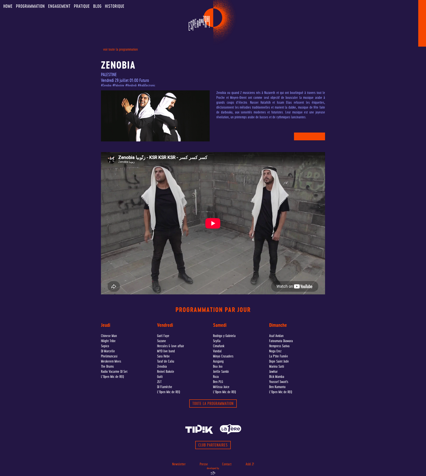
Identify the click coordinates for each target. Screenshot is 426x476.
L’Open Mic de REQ (112, 376)
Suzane (161, 341)
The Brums (107, 366)
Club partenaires (213, 445)
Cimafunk (218, 346)
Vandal (217, 351)
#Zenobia (106, 85)
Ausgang (218, 361)
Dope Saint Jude (279, 361)
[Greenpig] (213, 473)
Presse (204, 464)
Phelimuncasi (109, 356)
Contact (226, 464)
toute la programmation (213, 403)
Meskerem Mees (111, 361)
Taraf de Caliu (165, 361)
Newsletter (178, 464)
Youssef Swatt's (278, 381)
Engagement (59, 6)
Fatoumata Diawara (281, 341)
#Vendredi (131, 85)
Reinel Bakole (165, 371)
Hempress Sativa (279, 346)
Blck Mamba (276, 376)
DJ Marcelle (108, 351)
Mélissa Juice (221, 387)
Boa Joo (218, 366)
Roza (216, 376)
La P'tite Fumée (278, 356)
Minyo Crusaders (223, 356)
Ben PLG (218, 381)
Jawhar (273, 371)
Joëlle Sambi (221, 371)
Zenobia (162, 366)
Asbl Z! (250, 464)
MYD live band (166, 351)
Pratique (82, 6)
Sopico (105, 346)
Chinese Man (109, 335)
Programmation (30, 6)
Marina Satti (276, 366)
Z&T (159, 381)
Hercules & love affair (170, 346)
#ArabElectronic (146, 85)
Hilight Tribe (108, 341)
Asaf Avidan (276, 335)
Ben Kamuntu (277, 387)
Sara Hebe (163, 356)
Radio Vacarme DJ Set (114, 371)
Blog (97, 6)
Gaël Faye (163, 335)
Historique (114, 6)
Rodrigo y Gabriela (224, 335)
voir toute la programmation (120, 49)
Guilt (160, 376)
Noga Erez (275, 351)
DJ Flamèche (164, 387)
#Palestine (118, 85)
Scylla (217, 341)
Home (8, 6)
